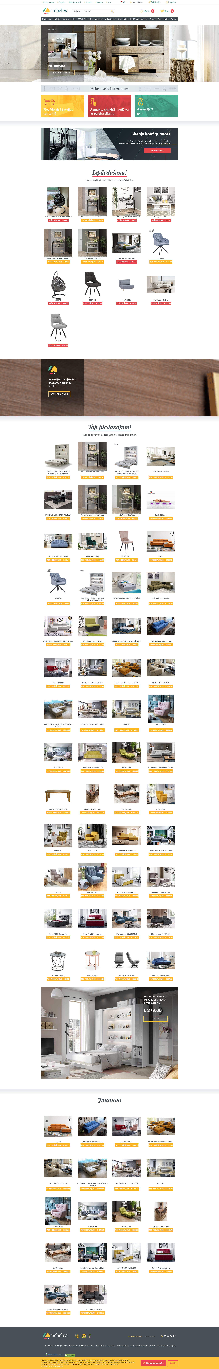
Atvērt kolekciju (59, 394)
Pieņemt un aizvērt (155, 1363)
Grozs (166, 11)
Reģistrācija (155, 2)
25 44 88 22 (137, 2)
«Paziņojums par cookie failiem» (52, 1366)
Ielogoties (172, 2)
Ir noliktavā (46, 19)
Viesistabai (99, 19)
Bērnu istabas (123, 19)
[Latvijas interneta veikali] (70, 1356)
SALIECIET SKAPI (157, 150)
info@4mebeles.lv (135, 1336)
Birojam (174, 19)
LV (124, 2)
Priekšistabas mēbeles (138, 19)
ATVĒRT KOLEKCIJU (61, 76)
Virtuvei (152, 19)
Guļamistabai (110, 19)
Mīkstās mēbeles (69, 19)
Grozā (155, 1018)
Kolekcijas (56, 19)
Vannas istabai (163, 19)
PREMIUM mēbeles (85, 19)
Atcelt (172, 1363)
